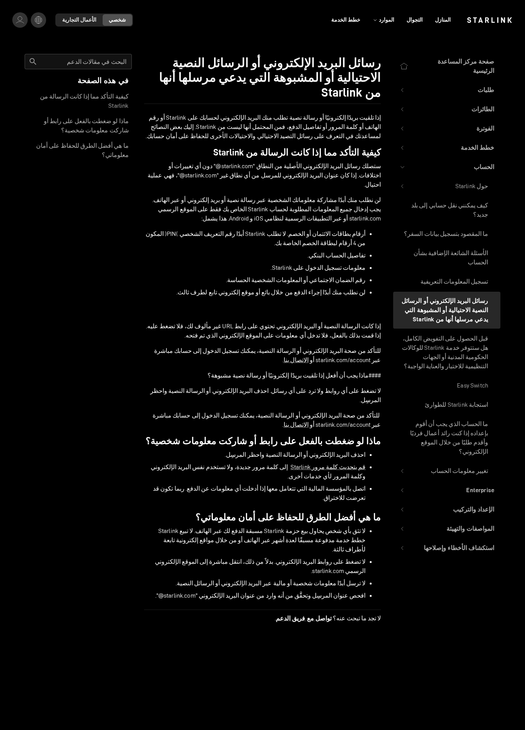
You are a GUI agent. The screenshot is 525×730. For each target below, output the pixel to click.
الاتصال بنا (296, 360)
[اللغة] (38, 20)
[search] (33, 61)
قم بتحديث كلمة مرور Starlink (328, 467)
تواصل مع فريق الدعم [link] (303, 618)
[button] (446, 90)
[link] (489, 20)
